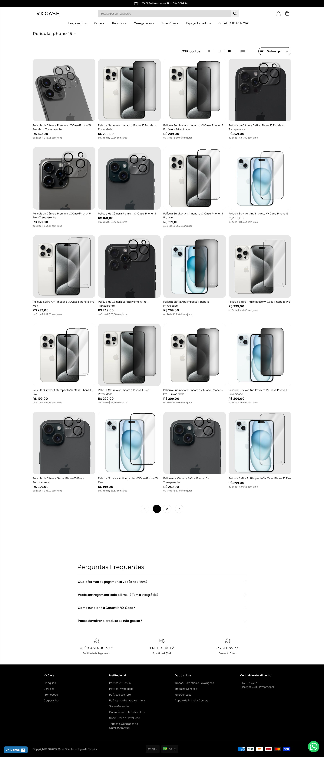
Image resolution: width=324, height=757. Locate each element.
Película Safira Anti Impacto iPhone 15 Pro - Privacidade (124, 392)
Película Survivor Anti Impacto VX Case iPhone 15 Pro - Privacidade (193, 392)
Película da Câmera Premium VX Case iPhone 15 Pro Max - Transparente (62, 127)
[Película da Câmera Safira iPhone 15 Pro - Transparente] (129, 266)
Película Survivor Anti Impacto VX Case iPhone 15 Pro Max (193, 215)
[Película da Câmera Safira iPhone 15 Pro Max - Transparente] (260, 90)
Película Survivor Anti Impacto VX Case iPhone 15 (258, 213)
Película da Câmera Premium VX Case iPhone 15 (127, 213)
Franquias (50, 683)
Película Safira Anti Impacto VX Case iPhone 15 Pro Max (63, 303)
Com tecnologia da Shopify (81, 749)
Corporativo (51, 700)
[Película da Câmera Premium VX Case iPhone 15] (129, 178)
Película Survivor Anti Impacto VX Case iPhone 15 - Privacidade (259, 392)
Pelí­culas (118, 23)
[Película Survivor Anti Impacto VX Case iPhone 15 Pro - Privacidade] (194, 355)
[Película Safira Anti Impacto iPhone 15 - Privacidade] (194, 266)
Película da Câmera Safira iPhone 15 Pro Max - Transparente (257, 127)
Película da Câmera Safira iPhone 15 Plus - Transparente (58, 480)
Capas (98, 23)
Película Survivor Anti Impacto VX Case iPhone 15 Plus (128, 480)
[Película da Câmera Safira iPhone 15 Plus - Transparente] (64, 443)
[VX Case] (48, 13)
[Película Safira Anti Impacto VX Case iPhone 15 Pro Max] (64, 266)
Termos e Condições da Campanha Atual (123, 725)
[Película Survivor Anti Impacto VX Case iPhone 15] (260, 178)
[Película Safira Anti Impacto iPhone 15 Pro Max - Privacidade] (129, 90)
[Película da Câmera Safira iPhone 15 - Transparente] (194, 443)
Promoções (51, 694)
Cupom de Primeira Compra (192, 700)
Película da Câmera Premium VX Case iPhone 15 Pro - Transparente (62, 215)
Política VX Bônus (120, 683)
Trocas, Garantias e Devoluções (194, 683)
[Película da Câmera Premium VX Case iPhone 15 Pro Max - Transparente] (64, 90)
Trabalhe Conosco (186, 688)
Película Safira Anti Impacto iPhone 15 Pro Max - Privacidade (127, 127)
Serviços (49, 688)
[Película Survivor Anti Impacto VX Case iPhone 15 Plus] (129, 443)
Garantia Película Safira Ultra (127, 712)
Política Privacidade (121, 688)
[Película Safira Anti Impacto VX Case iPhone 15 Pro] (260, 266)
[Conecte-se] (279, 13)
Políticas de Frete (120, 694)
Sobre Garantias (119, 706)
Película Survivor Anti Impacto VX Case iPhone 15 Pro (62, 392)
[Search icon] (235, 13)
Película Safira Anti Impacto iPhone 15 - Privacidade (187, 303)
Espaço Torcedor (197, 23)
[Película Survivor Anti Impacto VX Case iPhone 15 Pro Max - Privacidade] (194, 90)
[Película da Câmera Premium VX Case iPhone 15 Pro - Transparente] (64, 178)
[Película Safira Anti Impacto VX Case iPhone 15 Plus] (260, 443)
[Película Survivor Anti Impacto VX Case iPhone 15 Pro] (64, 355)
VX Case (59, 749)
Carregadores (143, 23)
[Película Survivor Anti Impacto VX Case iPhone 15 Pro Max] (194, 178)
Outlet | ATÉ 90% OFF (233, 23)
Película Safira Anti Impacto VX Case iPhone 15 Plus (260, 478)
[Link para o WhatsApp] (313, 746)
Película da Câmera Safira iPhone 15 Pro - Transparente (123, 303)
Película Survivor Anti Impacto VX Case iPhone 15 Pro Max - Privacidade (193, 127)
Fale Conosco (183, 694)
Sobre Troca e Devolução (124, 718)
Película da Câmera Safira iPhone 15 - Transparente (186, 480)
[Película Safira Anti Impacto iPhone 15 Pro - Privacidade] (129, 355)
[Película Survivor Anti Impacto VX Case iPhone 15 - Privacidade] (260, 355)
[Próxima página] (179, 509)
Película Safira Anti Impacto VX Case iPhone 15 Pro (259, 301)
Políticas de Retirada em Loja (127, 700)
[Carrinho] (287, 13)
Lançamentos (77, 23)
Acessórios (169, 23)
